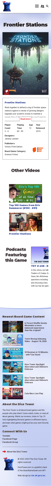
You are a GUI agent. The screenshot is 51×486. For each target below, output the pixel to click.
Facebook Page (9, 439)
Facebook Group (10, 442)
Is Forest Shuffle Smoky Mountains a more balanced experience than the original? (36, 326)
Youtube (6, 436)
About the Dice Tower (17, 451)
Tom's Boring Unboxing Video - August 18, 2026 (36, 340)
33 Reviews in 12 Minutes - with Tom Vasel (36, 353)
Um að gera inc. (38, 475)
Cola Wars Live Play (34, 393)
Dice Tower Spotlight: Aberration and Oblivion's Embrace (36, 366)
